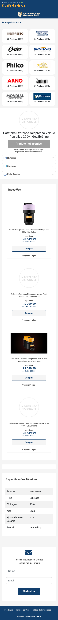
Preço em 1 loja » (29, 256)
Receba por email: (29, 561)
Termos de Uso (22, 610)
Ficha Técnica (13, 174)
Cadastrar (29, 591)
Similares (11, 166)
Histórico (11, 158)
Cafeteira (13, 5)
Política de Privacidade (41, 610)
